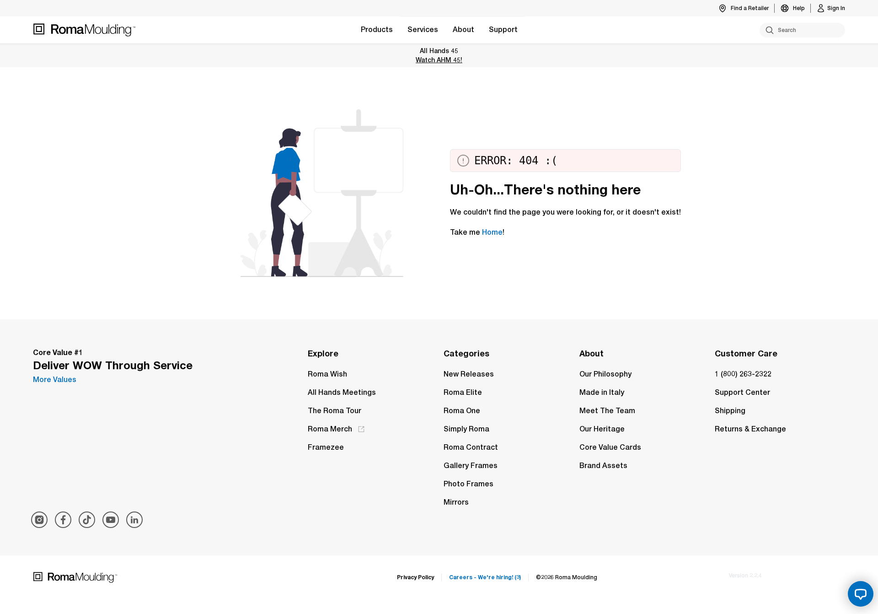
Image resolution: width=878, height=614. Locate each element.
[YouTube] (110, 520)
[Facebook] (63, 520)
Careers (485, 577)
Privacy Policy (415, 577)
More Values (54, 379)
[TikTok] (87, 520)
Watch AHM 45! (439, 60)
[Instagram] (39, 520)
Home (492, 232)
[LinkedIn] (134, 520)
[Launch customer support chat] (860, 594)
